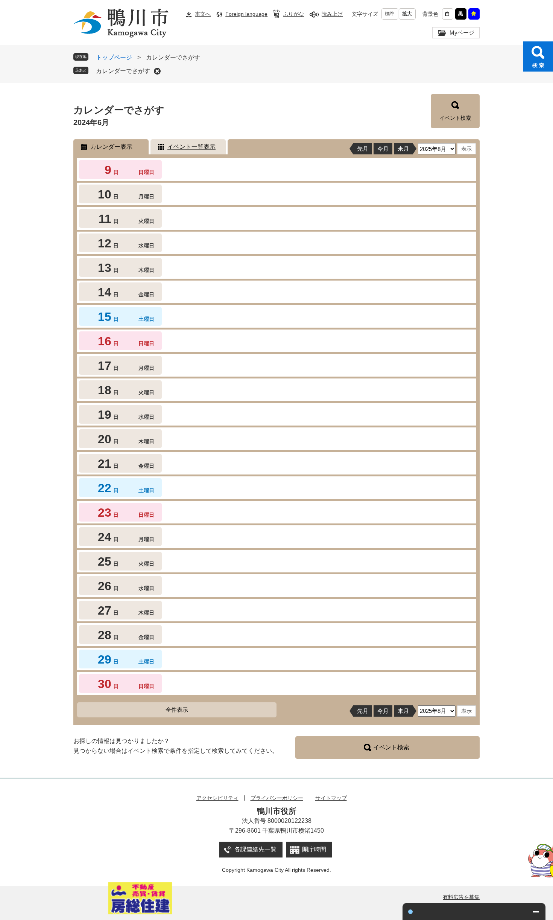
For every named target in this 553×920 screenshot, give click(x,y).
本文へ (203, 14)
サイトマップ (331, 798)
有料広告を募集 (461, 897)
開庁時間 (314, 849)
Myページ (462, 32)
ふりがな (293, 14)
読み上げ (332, 14)
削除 (157, 71)
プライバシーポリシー (277, 798)
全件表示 (177, 709)
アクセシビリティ (217, 798)
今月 (383, 148)
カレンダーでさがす (123, 71)
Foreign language (246, 14)
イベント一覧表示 (191, 146)
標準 (390, 14)
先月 (362, 148)
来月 (403, 148)
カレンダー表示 (111, 146)
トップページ (114, 57)
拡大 (407, 14)
